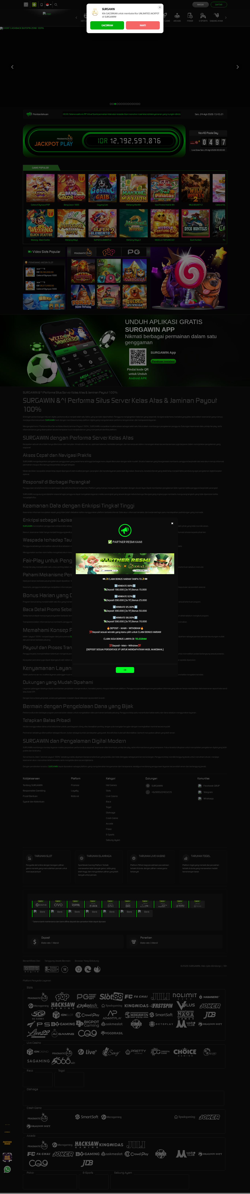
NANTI (143, 25)
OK (125, 669)
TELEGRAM (141, 638)
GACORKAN (107, 25)
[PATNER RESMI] (125, 563)
